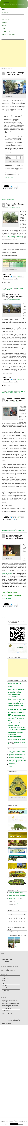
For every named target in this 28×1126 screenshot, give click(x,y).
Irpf (11, 707)
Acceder (4, 956)
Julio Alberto (19, 76)
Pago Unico (11, 720)
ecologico (22, 699)
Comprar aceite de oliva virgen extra (17, 760)
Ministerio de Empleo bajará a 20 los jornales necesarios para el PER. (15, 536)
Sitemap (7, 1019)
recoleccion (12, 530)
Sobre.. (4, 37)
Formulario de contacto (8, 34)
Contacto (12, 1019)
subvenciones (14, 737)
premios (10, 725)
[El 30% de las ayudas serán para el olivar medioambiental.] (11, 942)
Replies (8, 289)
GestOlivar (5, 12)
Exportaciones (11, 703)
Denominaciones (14, 699)
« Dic (9, 923)
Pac (16, 718)
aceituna (19, 529)
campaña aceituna (14, 694)
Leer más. (20, 1124)
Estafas (18, 391)
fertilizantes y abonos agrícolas (15, 754)
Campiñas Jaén (5, 978)
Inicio (3, 9)
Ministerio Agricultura (16, 712)
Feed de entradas (6, 957)
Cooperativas (12, 696)
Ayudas (10, 692)
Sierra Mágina (5, 987)
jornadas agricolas (9, 392)
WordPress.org (5, 961)
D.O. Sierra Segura (6, 1010)
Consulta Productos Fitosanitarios (10, 1005)
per (3, 617)
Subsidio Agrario (12, 734)
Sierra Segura (18, 732)
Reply (5, 617)
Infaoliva (4, 1012)
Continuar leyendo (6, 598)
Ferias (17, 703)
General (9, 197)
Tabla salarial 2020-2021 (10, 177)
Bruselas (4, 22)
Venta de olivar (12, 898)
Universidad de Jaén (18, 739)
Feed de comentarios (7, 959)
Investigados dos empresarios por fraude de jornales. (14, 296)
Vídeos (4, 25)
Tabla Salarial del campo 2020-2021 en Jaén (15, 73)
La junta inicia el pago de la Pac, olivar (17, 903)
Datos (3, 28)
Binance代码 (11, 751)
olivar (10, 715)
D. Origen (4, 16)
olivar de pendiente (19, 715)
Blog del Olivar (7, 2)
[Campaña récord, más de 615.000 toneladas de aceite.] (17, 942)
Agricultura (21, 689)
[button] (12, 551)
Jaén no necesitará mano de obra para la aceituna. (15, 399)
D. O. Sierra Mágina (6, 1006)
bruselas (17, 692)
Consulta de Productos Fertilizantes (10, 1003)
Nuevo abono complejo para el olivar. (17, 758)
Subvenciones (6, 19)
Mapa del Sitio (6, 31)
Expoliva (20, 701)
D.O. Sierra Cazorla (6, 1008)
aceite (10, 684)
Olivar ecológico (11, 718)
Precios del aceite (17, 723)
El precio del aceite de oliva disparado (17, 900)
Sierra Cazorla (16, 730)
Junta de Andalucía (17, 709)
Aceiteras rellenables (17, 687)
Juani (10, 764)
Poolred (17, 720)
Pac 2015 (21, 718)
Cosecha (19, 696)
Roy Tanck (16, 742)
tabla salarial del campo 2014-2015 (16, 236)
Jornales (19, 197)
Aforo (16, 689)
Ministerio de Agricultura (8, 1013)
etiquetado (15, 701)
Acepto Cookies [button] (14, 1124)
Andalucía (19, 615)
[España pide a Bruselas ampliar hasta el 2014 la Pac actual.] (17, 948)
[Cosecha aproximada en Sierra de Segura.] (11, 948)
